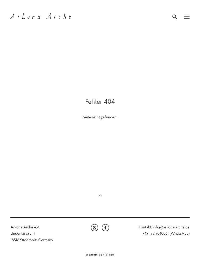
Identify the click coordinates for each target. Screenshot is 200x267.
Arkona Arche (41, 17)
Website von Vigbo (100, 254)
